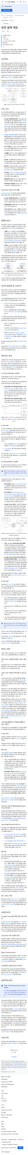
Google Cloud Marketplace (7, 1084)
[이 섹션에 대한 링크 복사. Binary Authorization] (17, 953)
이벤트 (2, 1126)
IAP (7, 568)
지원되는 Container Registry (17, 172)
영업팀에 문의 (4, 1086)
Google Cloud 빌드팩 (6, 922)
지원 (2, 1096)
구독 (20, 1147)
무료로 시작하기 (6, 10)
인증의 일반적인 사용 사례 (8, 798)
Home (2, 15)
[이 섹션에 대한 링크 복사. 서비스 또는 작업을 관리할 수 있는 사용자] (4, 662)
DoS (23, 121)
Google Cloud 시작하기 (6, 1110)
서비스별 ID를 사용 (6, 710)
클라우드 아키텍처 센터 (6, 1115)
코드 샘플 (3, 1112)
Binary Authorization (20, 957)
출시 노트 (3, 1098)
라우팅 (11, 446)
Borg (2, 68)
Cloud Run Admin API (7, 193)
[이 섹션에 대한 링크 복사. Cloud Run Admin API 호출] (20, 190)
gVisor (10, 231)
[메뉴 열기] (2, 2)
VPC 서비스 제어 (12, 601)
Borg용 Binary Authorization (17, 944)
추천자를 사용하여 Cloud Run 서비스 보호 (15, 716)
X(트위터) (3, 1129)
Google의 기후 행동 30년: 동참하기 (10, 1144)
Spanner (23, 213)
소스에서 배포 (16, 1009)
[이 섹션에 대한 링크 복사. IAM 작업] (7, 852)
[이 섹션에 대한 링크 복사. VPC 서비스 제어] (13, 896)
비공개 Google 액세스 (18, 492)
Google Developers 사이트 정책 (19, 1066)
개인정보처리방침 (12, 1139)
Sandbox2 (14, 251)
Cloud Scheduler (11, 865)
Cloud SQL (7, 303)
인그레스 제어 (10, 584)
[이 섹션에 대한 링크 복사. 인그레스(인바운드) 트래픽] (19, 462)
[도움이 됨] (10, 20)
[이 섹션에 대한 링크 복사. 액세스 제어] (11, 649)
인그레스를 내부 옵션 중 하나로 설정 (13, 834)
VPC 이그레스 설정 (6, 430)
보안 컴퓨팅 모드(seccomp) (13, 240)
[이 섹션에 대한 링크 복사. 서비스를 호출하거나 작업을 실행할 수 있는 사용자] (10, 724)
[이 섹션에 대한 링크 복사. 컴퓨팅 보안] (11, 221)
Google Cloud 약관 (6, 1142)
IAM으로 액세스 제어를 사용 (8, 800)
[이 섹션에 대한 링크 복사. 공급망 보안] (11, 912)
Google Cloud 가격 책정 (6, 1081)
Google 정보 (4, 1139)
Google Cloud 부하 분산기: (11, 134)
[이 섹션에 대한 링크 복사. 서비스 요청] (10, 109)
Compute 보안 (9, 170)
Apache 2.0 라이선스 (14, 1064)
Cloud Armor (11, 568)
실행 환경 (14, 228)
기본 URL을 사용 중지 (11, 554)
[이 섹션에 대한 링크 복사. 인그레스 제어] (10, 581)
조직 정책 (14, 367)
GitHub (3, 1107)
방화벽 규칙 (16, 444)
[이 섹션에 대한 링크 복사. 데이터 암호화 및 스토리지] (23, 286)
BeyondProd (4, 944)
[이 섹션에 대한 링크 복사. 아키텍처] (9, 59)
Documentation (9, 15)
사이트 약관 (20, 1139)
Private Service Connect (10, 494)
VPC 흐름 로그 (8, 448)
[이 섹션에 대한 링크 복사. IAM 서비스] (8, 750)
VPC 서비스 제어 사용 (10, 904)
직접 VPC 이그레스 (11, 388)
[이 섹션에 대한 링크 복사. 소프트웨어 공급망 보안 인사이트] (23, 966)
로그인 (24, 1)
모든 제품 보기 (4, 1079)
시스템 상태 (4, 1100)
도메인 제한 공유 (20, 785)
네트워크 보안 (22, 680)
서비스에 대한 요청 (12, 84)
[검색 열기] (17, 2)
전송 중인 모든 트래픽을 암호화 (9, 361)
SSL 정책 (17, 568)
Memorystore (16, 303)
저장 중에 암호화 (22, 341)
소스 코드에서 (22, 922)
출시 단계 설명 (17, 994)
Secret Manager (18, 311)
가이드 (11, 17)
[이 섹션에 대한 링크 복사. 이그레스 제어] (10, 425)
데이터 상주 (20, 346)
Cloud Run (8, 6)
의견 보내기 (5, 23)
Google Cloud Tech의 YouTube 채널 (9, 1134)
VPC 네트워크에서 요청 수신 (19, 575)
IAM (18, 666)
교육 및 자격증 (4, 1117)
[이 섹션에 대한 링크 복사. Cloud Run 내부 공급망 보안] (21, 936)
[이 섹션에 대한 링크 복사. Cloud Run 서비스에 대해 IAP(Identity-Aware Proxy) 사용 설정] (11, 808)
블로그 (2, 1124)
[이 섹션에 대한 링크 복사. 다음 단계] (10, 1038)
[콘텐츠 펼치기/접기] (11, 35)
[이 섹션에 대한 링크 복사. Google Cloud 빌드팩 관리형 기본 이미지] (4, 919)
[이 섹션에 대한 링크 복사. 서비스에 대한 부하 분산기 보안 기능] (21, 825)
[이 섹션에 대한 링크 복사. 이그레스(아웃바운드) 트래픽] (20, 374)
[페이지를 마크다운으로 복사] (8, 31)
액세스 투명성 (11, 346)
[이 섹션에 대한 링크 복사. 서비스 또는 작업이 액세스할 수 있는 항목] (4, 675)
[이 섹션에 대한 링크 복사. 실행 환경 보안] (14, 980)
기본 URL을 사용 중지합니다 (14, 841)
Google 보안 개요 (8, 77)
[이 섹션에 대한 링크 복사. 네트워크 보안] (13, 356)
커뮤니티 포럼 (4, 1093)
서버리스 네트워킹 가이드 (13, 1043)
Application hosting (19, 15)
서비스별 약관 (13, 990)
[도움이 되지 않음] (13, 20)
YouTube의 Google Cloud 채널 (8, 1131)
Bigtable (6, 214)
